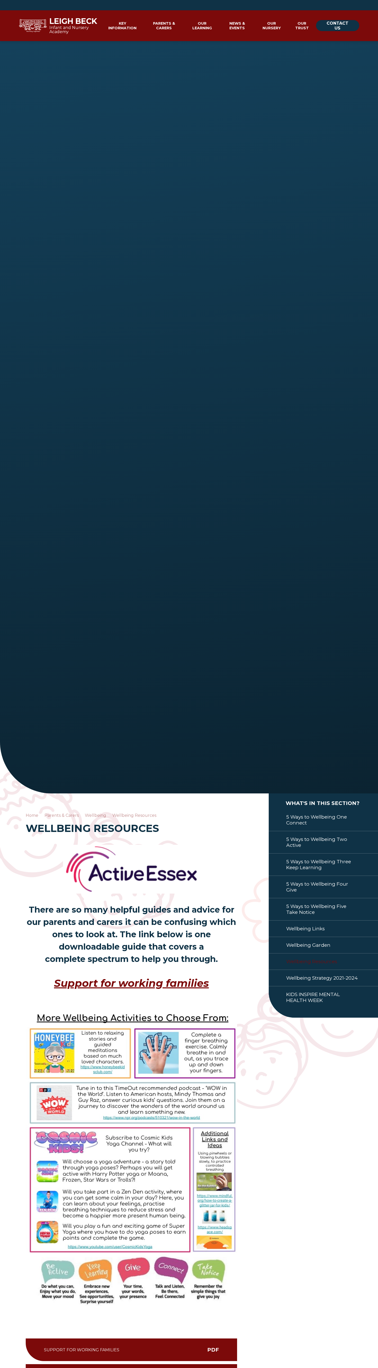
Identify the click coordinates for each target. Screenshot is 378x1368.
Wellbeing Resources (134, 815)
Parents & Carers (61, 815)
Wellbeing (95, 815)
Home (32, 815)
